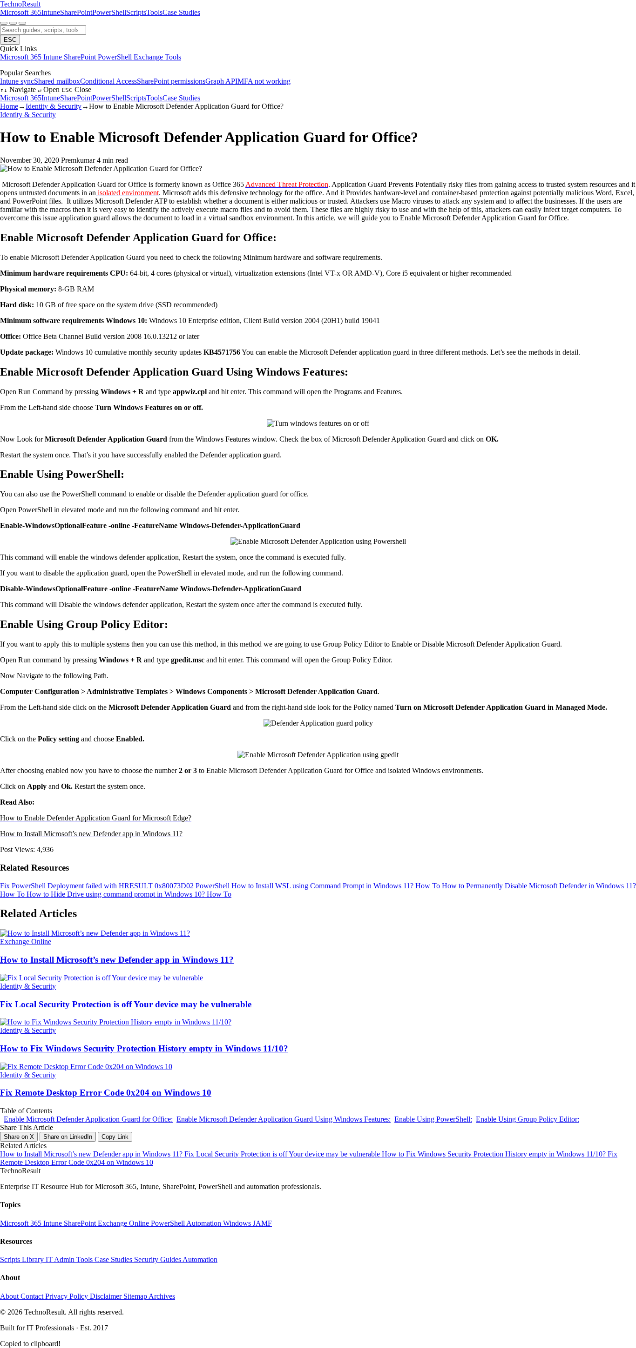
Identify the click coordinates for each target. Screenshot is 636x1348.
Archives (162, 1296)
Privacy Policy (67, 1296)
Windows (238, 1223)
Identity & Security (53, 106)
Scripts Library (23, 1259)
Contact (32, 1296)
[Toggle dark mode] (13, 23)
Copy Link (115, 1136)
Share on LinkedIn (67, 1136)
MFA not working (264, 81)
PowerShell (109, 12)
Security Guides (158, 1259)
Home (9, 106)
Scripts (136, 12)
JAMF (262, 1223)
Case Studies (181, 12)
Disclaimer (106, 1296)
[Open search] (3, 23)
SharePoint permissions (171, 81)
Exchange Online (124, 1223)
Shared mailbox (57, 81)
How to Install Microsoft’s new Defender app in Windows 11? (92, 1154)
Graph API (221, 81)
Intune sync (17, 81)
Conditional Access (108, 81)
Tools (154, 12)
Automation (204, 1223)
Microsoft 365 (20, 12)
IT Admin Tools (70, 1259)
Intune (50, 12)
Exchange (149, 57)
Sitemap (136, 1296)
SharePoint (76, 12)
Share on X (19, 1136)
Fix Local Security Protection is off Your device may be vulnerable (283, 1154)
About (10, 1296)
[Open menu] (22, 23)
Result (20, 4)
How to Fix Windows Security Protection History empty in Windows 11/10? (495, 1154)
